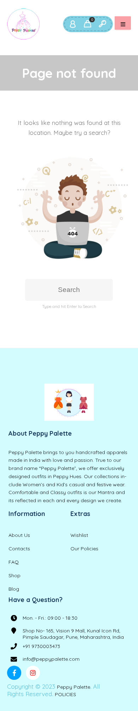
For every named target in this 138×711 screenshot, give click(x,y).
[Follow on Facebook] (14, 673)
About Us (19, 535)
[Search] (102, 24)
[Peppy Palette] (23, 24)
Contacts (19, 548)
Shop (14, 575)
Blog (13, 589)
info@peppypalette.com (51, 659)
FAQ (13, 562)
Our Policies (84, 548)
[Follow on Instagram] (33, 673)
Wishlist (79, 535)
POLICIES (65, 694)
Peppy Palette (73, 687)
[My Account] (72, 24)
